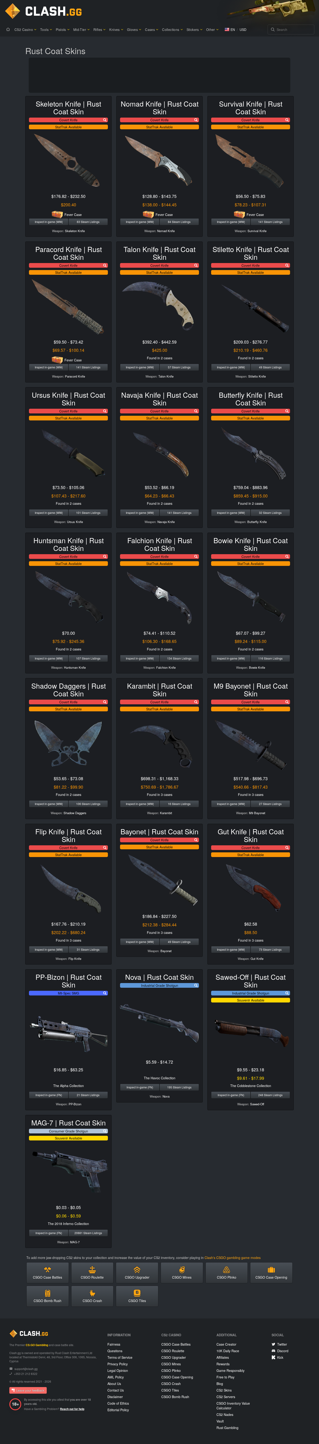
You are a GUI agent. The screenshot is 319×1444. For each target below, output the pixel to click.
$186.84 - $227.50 (159, 916)
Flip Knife (74, 958)
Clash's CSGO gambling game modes (233, 1257)
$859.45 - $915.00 (251, 496)
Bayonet (166, 951)
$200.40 (68, 204)
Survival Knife (257, 231)
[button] (230, 29)
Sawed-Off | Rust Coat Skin (251, 981)
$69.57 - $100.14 (68, 350)
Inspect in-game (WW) (49, 222)
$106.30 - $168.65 (159, 641)
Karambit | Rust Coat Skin (159, 689)
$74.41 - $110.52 (159, 633)
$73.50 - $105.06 (68, 487)
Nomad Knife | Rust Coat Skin (159, 107)
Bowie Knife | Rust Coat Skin (250, 544)
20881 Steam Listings (88, 1233)
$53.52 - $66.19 (159, 487)
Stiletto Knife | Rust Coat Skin (251, 253)
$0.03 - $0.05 (68, 1207)
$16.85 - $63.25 (68, 1069)
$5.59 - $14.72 (159, 1062)
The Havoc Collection (159, 1078)
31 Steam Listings (88, 949)
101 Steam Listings (88, 513)
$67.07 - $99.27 (250, 633)
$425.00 (159, 350)
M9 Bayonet (257, 813)
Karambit (166, 813)
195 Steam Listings (179, 1087)
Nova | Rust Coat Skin (159, 977)
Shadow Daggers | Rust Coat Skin (68, 689)
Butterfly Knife (257, 522)
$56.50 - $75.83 (250, 196)
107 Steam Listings (88, 658)
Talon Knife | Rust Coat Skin (159, 253)
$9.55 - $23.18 (250, 1069)
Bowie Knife (257, 667)
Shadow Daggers (75, 813)
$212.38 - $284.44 (159, 924)
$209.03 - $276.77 (251, 342)
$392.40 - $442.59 (159, 342)
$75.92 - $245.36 (68, 641)
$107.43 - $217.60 (68, 496)
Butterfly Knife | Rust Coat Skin (251, 399)
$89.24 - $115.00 (250, 641)
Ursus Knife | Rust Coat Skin (68, 399)
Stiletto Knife (257, 376)
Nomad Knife (166, 231)
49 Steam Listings (270, 367)
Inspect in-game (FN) (48, 1095)
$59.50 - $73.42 (68, 342)
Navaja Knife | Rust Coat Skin (159, 399)
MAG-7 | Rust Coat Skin (68, 1122)
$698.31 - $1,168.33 (159, 778)
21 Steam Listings (88, 1095)
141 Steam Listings (270, 222)
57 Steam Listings (179, 367)
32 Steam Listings (270, 513)
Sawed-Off (257, 1104)
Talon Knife (166, 376)
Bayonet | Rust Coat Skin (159, 831)
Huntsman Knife (75, 667)
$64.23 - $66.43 (159, 496)
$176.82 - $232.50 (68, 196)
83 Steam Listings (88, 222)
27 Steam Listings (270, 804)
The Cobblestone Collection (250, 1085)
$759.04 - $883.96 (251, 487)
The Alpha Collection (68, 1085)
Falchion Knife (166, 667)
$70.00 (68, 633)
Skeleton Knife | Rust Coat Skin (68, 107)
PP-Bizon (75, 1104)
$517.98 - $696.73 (251, 778)
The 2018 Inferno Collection (68, 1223)
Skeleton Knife (75, 231)
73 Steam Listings (270, 949)
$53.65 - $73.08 (68, 778)
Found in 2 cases (159, 358)
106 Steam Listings (88, 804)
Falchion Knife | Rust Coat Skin (159, 544)
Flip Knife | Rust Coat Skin (68, 835)
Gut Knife (257, 958)
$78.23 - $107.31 (250, 204)
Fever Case (73, 214)
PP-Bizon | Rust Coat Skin (68, 981)
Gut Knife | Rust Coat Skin (251, 835)
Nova (166, 1096)
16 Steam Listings (179, 804)
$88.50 (250, 932)
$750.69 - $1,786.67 (159, 787)
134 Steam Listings (179, 658)
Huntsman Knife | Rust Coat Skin (68, 544)
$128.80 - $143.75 (159, 196)
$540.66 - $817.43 (251, 787)
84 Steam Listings (179, 222)
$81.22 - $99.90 (68, 787)
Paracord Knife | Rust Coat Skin (68, 253)
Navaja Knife (166, 522)
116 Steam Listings (270, 658)
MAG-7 (75, 1242)
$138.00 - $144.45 (159, 204)
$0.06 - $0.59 (68, 1216)
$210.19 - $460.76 (251, 350)
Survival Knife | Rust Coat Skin (250, 107)
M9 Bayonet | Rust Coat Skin (251, 689)
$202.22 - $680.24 (68, 932)
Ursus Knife (75, 522)
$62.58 (250, 924)
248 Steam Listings (270, 1095)
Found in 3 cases (159, 794)
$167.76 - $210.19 (68, 924)
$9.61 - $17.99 (250, 1078)
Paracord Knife (75, 376)
